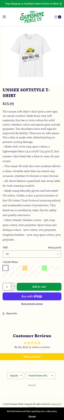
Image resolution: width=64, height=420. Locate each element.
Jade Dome (31, 274)
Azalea (18, 268)
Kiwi (57, 268)
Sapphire (31, 268)
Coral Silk (5, 274)
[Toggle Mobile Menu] (6, 17)
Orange (25, 268)
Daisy (12, 268)
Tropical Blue (51, 268)
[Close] (60, 3)
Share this (11, 313)
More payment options (32, 303)
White (5, 268)
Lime (44, 268)
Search (32, 385)
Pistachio (38, 274)
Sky (18, 274)
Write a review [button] (32, 356)
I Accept (32, 416)
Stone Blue (25, 274)
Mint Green (12, 274)
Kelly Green (38, 268)
